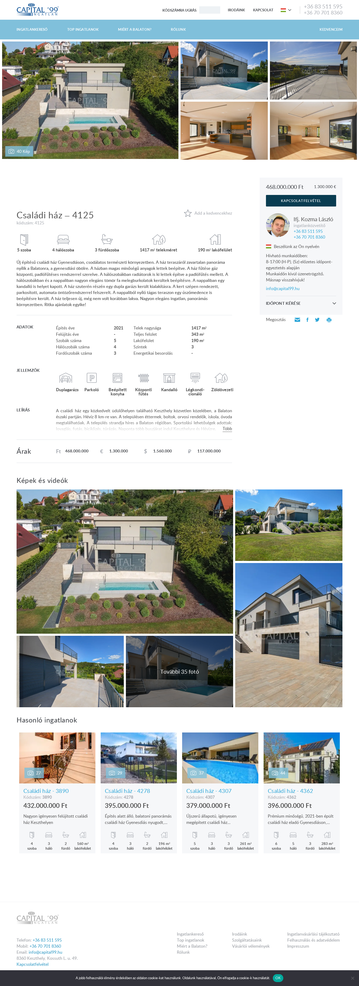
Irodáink (236, 10)
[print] (329, 320)
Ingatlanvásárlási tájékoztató (313, 934)
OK (278, 977)
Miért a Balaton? (134, 29)
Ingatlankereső (32, 29)
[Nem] (352, 978)
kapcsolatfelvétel (301, 200)
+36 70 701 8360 (323, 12)
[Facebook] (307, 320)
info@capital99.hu (283, 288)
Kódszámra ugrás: (179, 10)
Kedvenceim (331, 29)
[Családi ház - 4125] (287, 10)
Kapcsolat (263, 10)
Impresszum (298, 946)
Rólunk (178, 29)
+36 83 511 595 (323, 6)
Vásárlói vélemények (251, 946)
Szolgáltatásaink (247, 940)
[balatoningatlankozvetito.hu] (38, 4)
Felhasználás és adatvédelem (313, 940)
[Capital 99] (97, 919)
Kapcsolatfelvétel (33, 964)
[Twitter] (317, 320)
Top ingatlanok (83, 29)
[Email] (297, 320)
